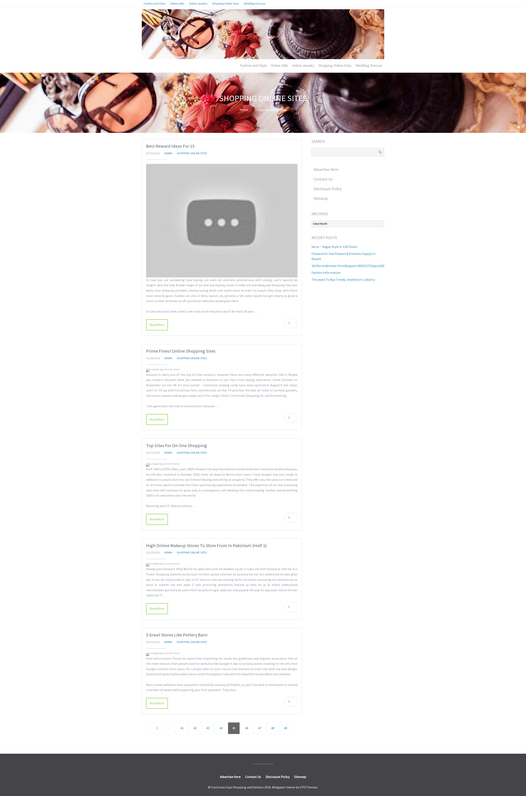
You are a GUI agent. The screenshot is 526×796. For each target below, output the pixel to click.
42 (195, 728)
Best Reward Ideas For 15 (170, 146)
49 (285, 728)
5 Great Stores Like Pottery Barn (177, 635)
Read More (157, 325)
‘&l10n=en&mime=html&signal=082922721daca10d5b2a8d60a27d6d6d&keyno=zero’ (370, 266)
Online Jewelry (303, 65)
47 (259, 728)
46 (246, 728)
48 (272, 728)
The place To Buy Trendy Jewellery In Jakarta (343, 279)
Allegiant (278, 787)
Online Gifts (279, 65)
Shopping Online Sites (335, 65)
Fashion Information (326, 272)
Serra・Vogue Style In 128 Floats (334, 247)
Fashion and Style (253, 65)
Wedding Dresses (369, 65)
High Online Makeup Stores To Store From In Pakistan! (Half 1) (206, 545)
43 (208, 728)
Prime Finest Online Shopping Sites (181, 351)
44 (221, 728)
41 (182, 728)
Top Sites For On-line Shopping (176, 445)
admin (168, 153)
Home (244, 110)
